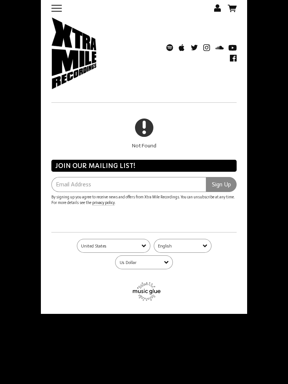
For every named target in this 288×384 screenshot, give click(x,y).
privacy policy (103, 202)
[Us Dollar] (144, 262)
